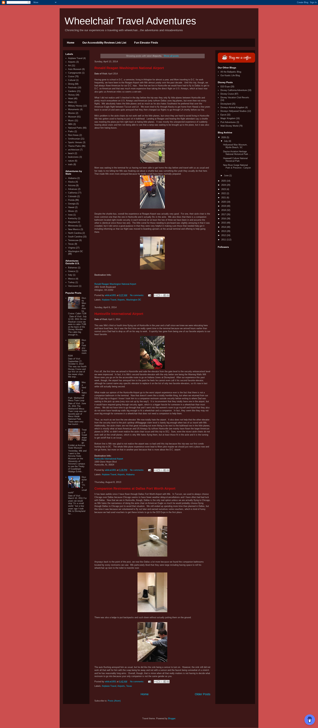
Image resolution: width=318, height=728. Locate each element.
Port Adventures (228, 122)
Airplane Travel (109, 299)
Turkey (71, 282)
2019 (224, 206)
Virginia (71, 247)
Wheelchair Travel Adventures (130, 21)
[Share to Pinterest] (168, 295)
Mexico (71, 278)
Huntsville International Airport (118, 314)
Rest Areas (73, 135)
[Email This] (155, 295)
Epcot (223, 114)
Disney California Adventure (233, 90)
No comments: (137, 295)
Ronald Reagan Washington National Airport (129, 68)
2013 (224, 231)
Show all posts (171, 55)
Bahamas (72, 267)
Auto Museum (74, 69)
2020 (224, 202)
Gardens (72, 91)
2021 (224, 197)
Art (69, 65)
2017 (224, 214)
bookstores (73, 157)
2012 (224, 235)
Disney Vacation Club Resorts (234, 97)
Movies (71, 113)
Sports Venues (75, 142)
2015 (224, 222)
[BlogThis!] (158, 295)
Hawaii (71, 207)
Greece (71, 271)
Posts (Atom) (114, 701)
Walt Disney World (229, 126)
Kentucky (72, 218)
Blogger (171, 718)
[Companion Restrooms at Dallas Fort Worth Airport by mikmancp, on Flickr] (152, 556)
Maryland (72, 222)
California (72, 192)
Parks (71, 131)
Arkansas (72, 189)
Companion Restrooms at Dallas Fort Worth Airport (134, 488)
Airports (121, 299)
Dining (71, 84)
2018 (224, 210)
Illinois (71, 211)
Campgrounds (74, 73)
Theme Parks (74, 146)
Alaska (71, 182)
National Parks (75, 128)
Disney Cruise (227, 94)
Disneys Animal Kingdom (232, 107)
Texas (129, 686)
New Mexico (74, 229)
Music (71, 120)
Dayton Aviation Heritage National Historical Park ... (237, 152)
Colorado (72, 196)
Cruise (71, 76)
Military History (75, 106)
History (71, 95)
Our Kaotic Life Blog (230, 75)
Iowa (70, 215)
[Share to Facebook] (164, 295)
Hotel (70, 98)
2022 (224, 193)
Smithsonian (74, 138)
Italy (70, 275)
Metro (71, 102)
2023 (224, 189)
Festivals (72, 87)
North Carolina (75, 233)
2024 (224, 185)
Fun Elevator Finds (146, 42)
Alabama (130, 474)
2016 (224, 218)
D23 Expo (225, 86)
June (226, 175)
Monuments (73, 109)
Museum (72, 116)
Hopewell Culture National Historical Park (235, 159)
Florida (71, 200)
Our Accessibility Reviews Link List (104, 42)
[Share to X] (161, 295)
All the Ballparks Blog (230, 72)
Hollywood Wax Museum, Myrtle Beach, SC (235, 146)
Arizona (71, 185)
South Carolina (75, 236)
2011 (224, 239)
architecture (73, 149)
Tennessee (73, 240)
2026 (224, 137)
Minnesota (73, 225)
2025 (224, 181)
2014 (224, 227)
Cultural (71, 80)
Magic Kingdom (227, 118)
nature (71, 161)
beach (71, 153)
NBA (70, 124)
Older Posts (202, 694)
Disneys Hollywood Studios (233, 111)
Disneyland (225, 104)
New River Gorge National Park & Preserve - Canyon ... (237, 167)
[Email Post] (149, 295)
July (226, 141)
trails (70, 164)
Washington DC (133, 299)
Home (70, 42)
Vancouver (73, 286)
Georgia (72, 203)
